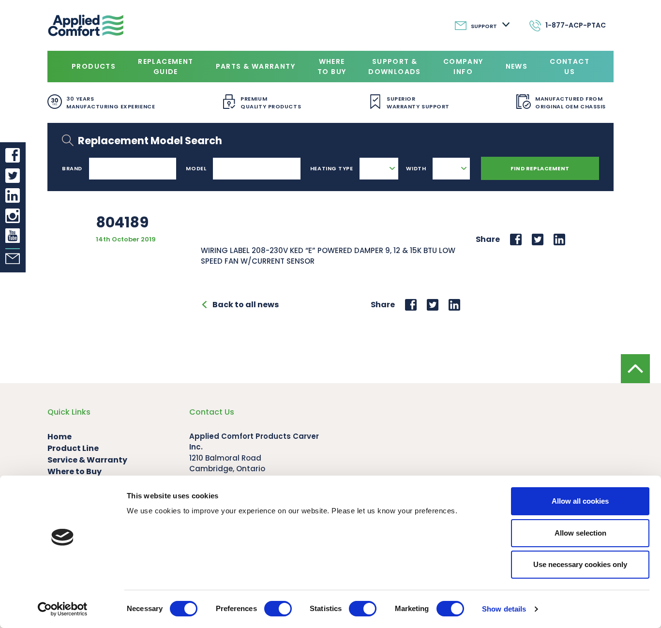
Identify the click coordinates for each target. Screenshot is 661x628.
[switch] (278, 608)
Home (59, 436)
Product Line (73, 448)
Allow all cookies (580, 501)
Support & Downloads (394, 66)
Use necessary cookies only (580, 564)
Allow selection (580, 533)
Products (94, 66)
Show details (504, 609)
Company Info (463, 66)
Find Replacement (540, 168)
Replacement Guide (165, 66)
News (517, 66)
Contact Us (569, 66)
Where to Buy (331, 66)
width (416, 168)
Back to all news (245, 304)
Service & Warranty (87, 459)
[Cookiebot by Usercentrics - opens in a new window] (62, 609)
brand (72, 168)
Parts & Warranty (255, 66)
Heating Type (331, 168)
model (196, 168)
